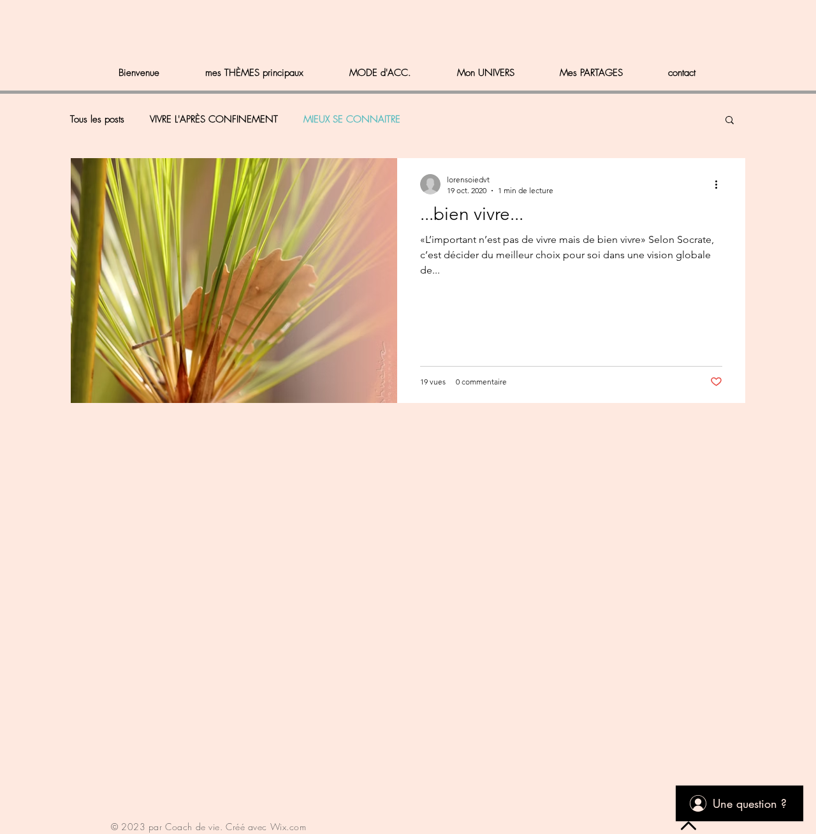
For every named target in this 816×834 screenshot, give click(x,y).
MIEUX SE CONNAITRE (351, 119)
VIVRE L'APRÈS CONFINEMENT (214, 119)
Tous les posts (97, 119)
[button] (730, 121)
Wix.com (288, 827)
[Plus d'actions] (720, 184)
